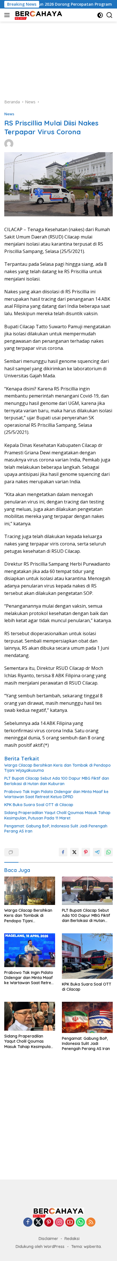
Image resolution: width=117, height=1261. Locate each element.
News (9, 113)
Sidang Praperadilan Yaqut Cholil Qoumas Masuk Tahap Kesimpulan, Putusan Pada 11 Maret (57, 815)
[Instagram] (59, 1222)
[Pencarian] (109, 15)
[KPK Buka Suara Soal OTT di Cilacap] (87, 956)
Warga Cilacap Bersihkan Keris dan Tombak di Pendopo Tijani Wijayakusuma (57, 768)
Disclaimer (48, 1238)
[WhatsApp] (80, 1222)
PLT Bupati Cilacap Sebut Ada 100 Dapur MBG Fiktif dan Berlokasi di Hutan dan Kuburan (56, 781)
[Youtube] (69, 1222)
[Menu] (8, 15)
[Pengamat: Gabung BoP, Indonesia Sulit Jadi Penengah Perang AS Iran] (87, 1017)
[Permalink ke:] (8, 143)
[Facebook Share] (63, 852)
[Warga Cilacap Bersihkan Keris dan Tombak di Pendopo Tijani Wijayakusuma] (29, 891)
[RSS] (90, 1222)
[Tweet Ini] (74, 852)
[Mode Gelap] (100, 15)
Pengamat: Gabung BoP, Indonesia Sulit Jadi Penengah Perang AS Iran (55, 828)
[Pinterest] (48, 1222)
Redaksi (72, 1238)
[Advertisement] (58, 57)
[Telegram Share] (97, 852)
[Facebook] (27, 1222)
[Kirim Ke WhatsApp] (108, 852)
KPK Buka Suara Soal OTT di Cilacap (38, 804)
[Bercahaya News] (38, 15)
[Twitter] (38, 1222)
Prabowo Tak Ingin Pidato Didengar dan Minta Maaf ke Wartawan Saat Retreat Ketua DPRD (56, 794)
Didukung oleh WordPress (40, 1246)
